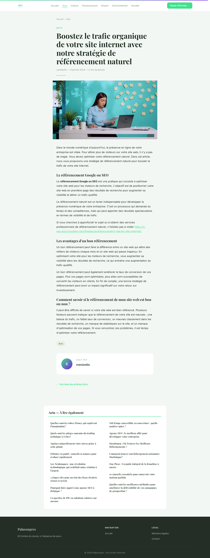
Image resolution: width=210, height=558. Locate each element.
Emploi (105, 5)
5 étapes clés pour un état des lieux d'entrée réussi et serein (73, 479)
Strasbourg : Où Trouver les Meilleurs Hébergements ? (129, 445)
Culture (74, 5)
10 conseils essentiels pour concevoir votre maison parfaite (132, 476)
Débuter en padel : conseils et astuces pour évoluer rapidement (73, 455)
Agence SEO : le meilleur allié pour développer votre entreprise (128, 435)
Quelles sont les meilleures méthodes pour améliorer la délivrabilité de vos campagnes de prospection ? (133, 488)
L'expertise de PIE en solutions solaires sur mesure (73, 499)
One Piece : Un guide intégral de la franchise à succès (134, 465)
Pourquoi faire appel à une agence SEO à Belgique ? (72, 489)
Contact (156, 538)
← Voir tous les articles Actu (72, 384)
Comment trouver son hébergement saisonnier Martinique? (134, 455)
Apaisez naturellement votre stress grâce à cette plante (73, 445)
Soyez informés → (179, 5)
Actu (64, 5)
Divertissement (90, 5)
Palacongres (27, 529)
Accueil (55, 5)
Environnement (120, 5)
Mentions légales (160, 533)
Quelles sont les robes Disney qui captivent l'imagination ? (73, 425)
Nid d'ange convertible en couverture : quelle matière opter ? (133, 425)
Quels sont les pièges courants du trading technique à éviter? (72, 435)
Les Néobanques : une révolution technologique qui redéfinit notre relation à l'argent (73, 467)
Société (135, 5)
